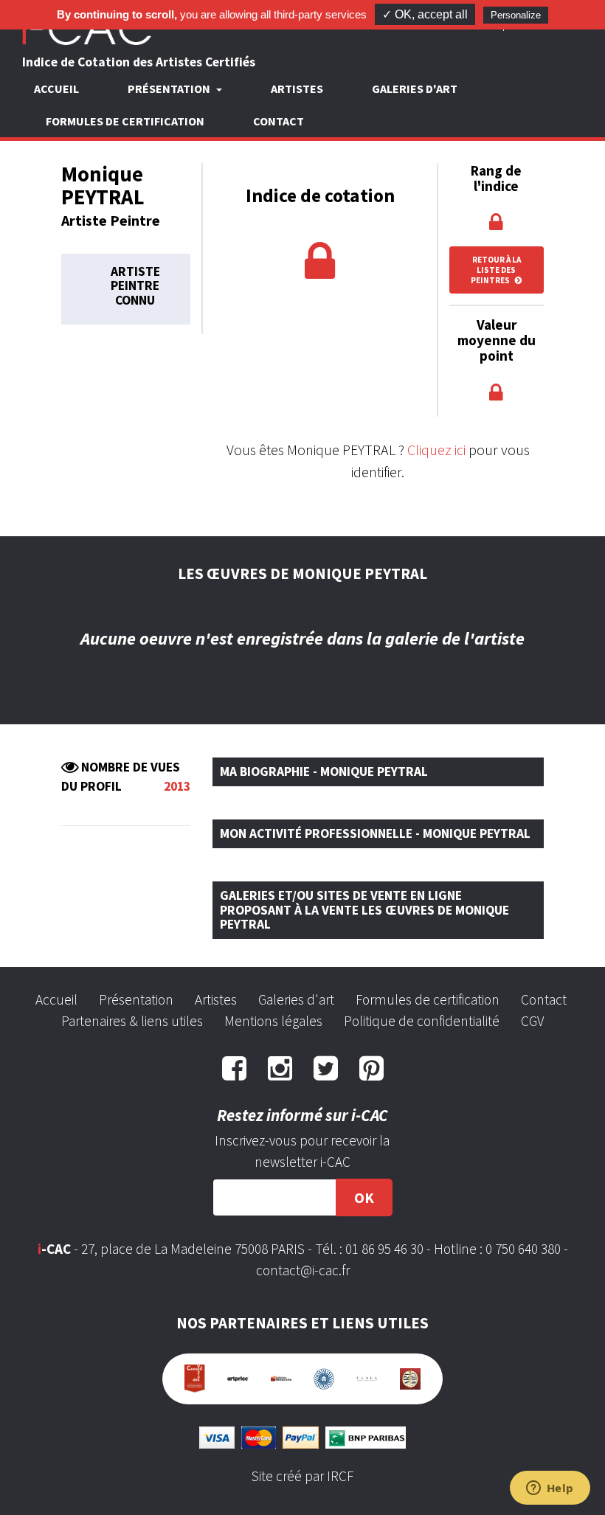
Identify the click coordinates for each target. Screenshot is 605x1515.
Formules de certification (125, 121)
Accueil (56, 88)
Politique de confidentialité (421, 1021)
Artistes (297, 88)
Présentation (136, 999)
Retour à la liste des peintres (496, 269)
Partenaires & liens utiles (132, 1021)
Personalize (516, 15)
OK (364, 1197)
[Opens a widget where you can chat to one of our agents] (549, 1489)
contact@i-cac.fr (303, 1270)
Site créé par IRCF (302, 1476)
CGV (532, 1021)
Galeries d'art (414, 88)
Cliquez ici (436, 449)
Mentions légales (273, 1021)
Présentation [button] (170, 88)
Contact (278, 121)
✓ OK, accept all (425, 14)
